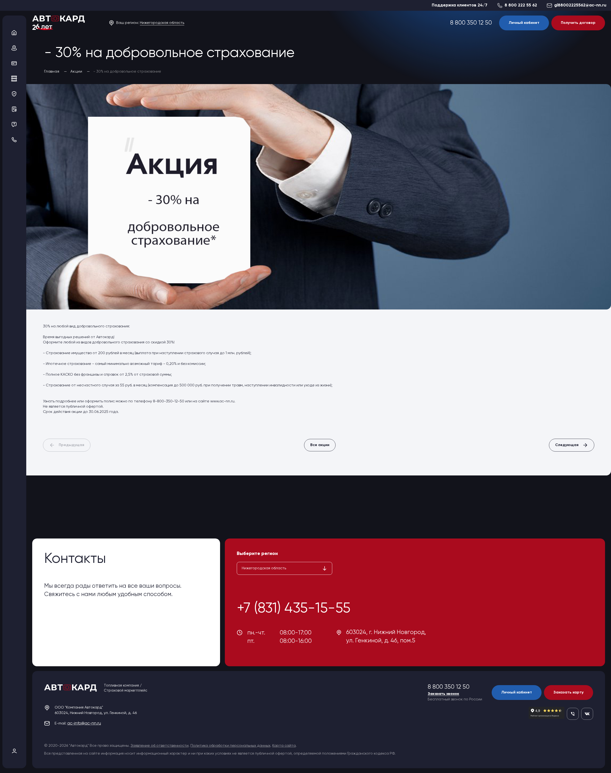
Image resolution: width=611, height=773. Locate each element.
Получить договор (578, 23)
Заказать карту (568, 692)
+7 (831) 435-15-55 (293, 608)
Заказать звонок (443, 694)
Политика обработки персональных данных (230, 746)
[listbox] (284, 568)
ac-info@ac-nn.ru (84, 723)
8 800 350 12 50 (471, 23)
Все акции (319, 445)
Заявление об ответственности (160, 746)
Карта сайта (284, 746)
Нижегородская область (162, 23)
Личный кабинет (524, 23)
